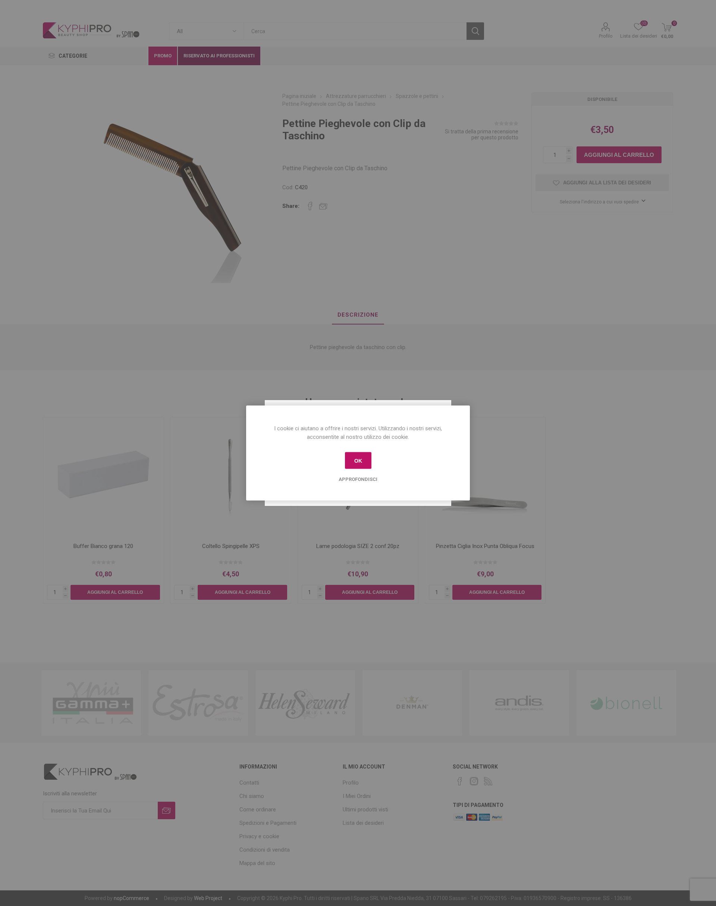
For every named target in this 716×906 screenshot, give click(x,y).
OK (358, 460)
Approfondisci (358, 479)
